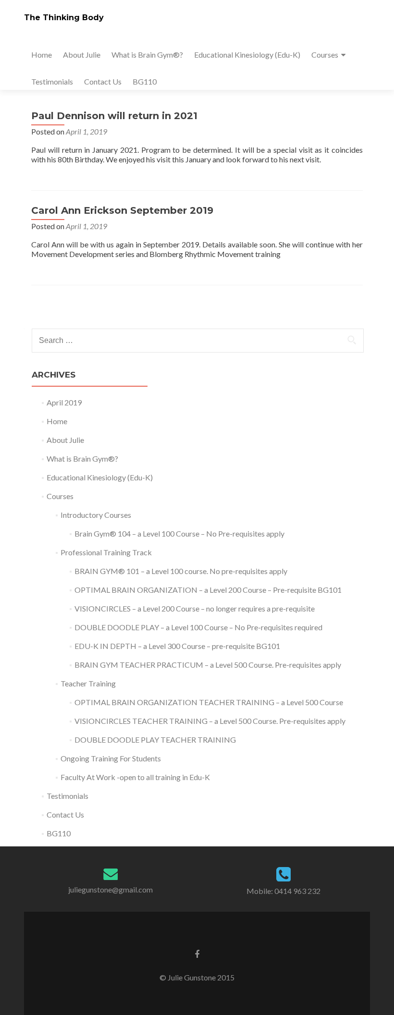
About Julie (81, 54)
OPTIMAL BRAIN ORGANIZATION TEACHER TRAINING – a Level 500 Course (208, 702)
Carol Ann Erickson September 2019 (122, 210)
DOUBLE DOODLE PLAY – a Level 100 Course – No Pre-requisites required (198, 627)
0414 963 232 (297, 890)
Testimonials (52, 81)
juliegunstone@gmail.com (110, 889)
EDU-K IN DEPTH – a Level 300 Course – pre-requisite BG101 (177, 645)
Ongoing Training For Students (111, 758)
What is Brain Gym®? (147, 54)
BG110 (145, 81)
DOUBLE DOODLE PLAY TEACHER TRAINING (155, 739)
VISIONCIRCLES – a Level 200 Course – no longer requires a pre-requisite (194, 608)
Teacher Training (88, 683)
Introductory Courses (96, 514)
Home (41, 54)
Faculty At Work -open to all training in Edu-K (135, 777)
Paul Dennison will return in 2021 (114, 116)
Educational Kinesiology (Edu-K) (247, 54)
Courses (324, 54)
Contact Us (103, 81)
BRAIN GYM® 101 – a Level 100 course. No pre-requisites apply (180, 570)
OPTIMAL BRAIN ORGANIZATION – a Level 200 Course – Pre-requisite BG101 (208, 589)
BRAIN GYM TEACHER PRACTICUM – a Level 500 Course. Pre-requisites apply (207, 664)
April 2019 (64, 402)
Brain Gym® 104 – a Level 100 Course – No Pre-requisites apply (179, 533)
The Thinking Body (64, 17)
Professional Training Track (106, 552)
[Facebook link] (197, 953)
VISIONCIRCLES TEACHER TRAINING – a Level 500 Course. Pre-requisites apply (209, 720)
